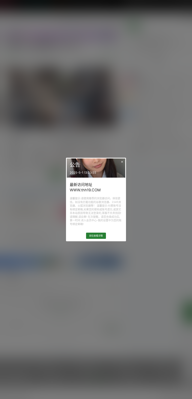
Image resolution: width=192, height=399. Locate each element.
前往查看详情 (96, 235)
